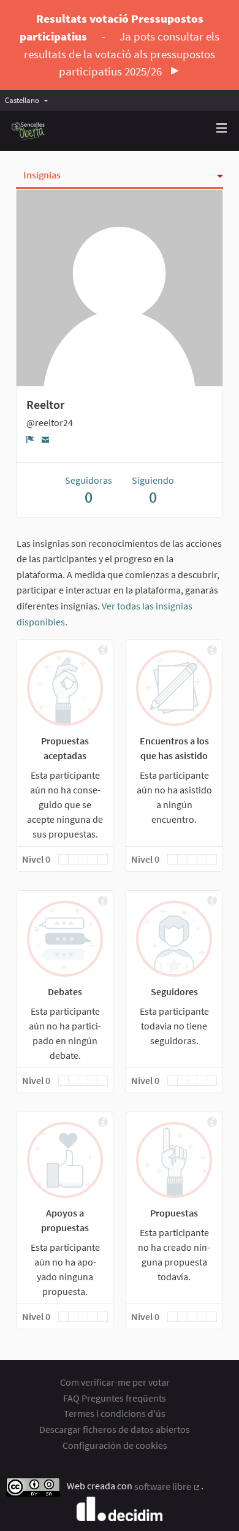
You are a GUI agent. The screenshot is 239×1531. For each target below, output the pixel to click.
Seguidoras (88, 490)
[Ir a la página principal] (28, 131)
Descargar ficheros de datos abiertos (114, 1429)
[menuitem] (29, 100)
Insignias (42, 175)
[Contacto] (46, 438)
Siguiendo (153, 490)
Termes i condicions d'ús (114, 1413)
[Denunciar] (30, 439)
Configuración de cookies (115, 1445)
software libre (167, 1486)
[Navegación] (221, 128)
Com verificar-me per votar (115, 1382)
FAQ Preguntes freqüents (114, 1398)
